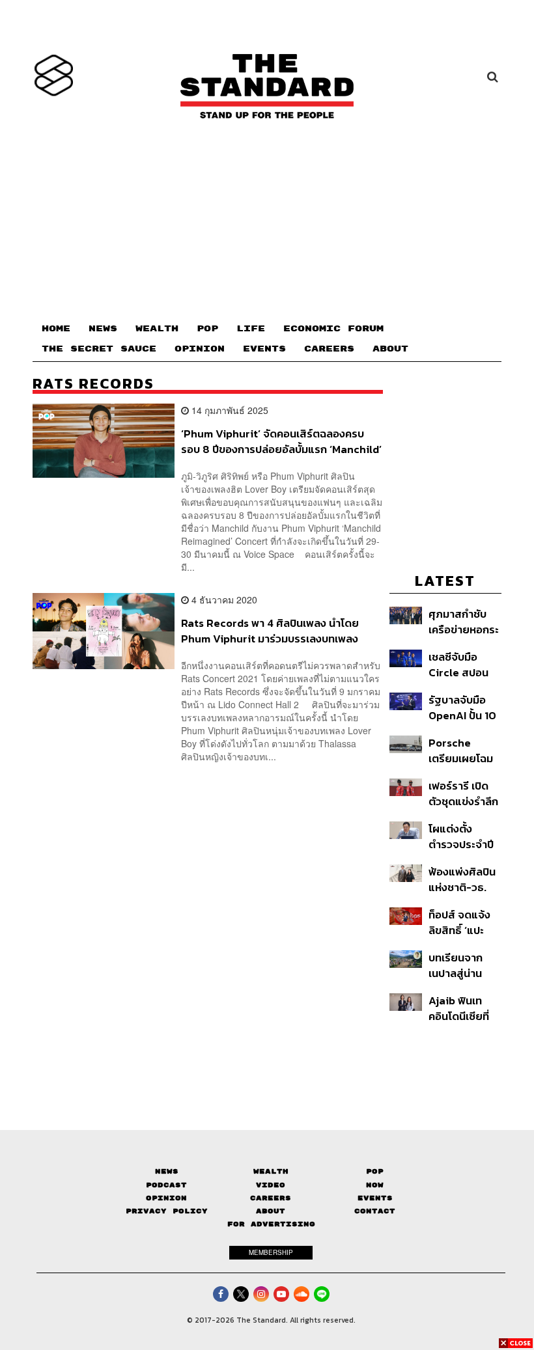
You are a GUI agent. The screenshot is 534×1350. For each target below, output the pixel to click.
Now (375, 1185)
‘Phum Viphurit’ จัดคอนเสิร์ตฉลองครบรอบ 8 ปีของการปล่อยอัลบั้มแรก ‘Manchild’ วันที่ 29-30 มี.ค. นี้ (281, 441)
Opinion (166, 1198)
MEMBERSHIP (271, 1252)
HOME (56, 328)
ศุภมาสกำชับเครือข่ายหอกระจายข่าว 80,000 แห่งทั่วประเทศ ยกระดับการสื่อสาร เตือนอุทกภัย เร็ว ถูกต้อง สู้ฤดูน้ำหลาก (464, 621)
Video (270, 1185)
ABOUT (390, 348)
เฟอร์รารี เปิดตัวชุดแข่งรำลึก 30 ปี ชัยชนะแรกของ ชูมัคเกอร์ (463, 793)
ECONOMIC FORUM (333, 328)
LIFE (250, 328)
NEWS (103, 328)
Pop (375, 1171)
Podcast (166, 1185)
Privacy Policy (167, 1211)
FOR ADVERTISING (271, 1224)
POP (207, 328)
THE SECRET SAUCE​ (99, 348)
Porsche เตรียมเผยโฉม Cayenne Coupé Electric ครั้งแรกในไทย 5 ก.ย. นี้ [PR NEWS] (461, 750)
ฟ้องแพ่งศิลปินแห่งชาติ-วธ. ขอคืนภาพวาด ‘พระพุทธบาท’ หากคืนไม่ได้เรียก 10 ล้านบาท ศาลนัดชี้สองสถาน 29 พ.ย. (462, 879)
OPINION (200, 348)
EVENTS (264, 348)
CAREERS (329, 348)
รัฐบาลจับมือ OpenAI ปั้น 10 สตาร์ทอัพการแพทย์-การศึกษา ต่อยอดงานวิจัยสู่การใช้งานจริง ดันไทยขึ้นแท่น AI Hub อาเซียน (465, 707)
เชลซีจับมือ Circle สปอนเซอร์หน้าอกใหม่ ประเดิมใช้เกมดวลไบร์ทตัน (464, 664)
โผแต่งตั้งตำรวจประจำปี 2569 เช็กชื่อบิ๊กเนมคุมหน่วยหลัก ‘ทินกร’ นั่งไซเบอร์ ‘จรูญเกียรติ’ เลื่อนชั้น (464, 836)
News (166, 1171)
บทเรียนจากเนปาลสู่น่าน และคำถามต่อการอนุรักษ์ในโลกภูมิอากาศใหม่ (459, 965)
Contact (374, 1211)
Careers (270, 1198)
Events (375, 1198)
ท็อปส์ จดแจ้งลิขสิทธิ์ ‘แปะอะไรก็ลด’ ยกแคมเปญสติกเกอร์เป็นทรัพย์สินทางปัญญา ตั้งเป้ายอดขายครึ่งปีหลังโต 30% (461, 922)
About (270, 1211)
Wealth (270, 1171)
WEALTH (156, 328)
